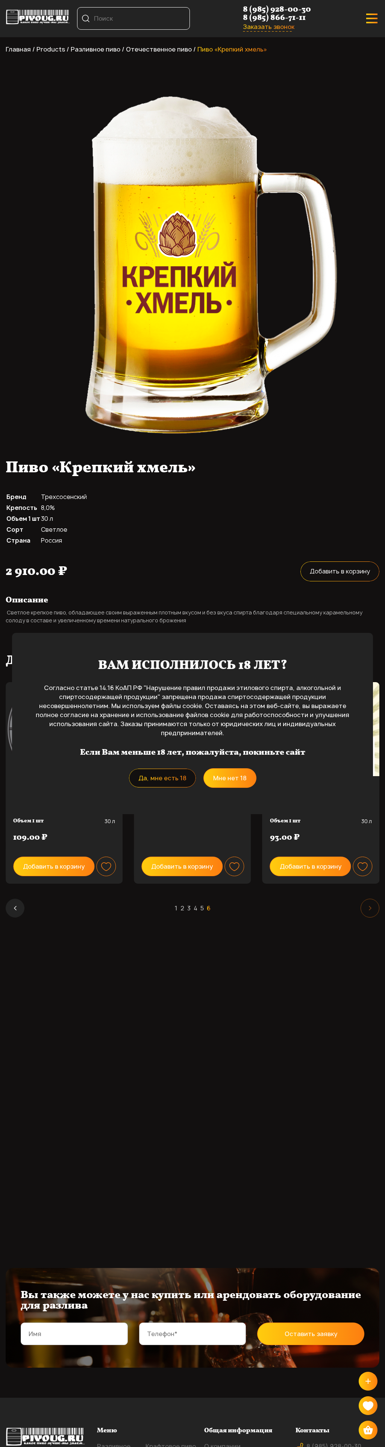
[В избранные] (106, 866)
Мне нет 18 (230, 778)
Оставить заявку (311, 1334)
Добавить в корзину (340, 571)
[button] (15, 908)
